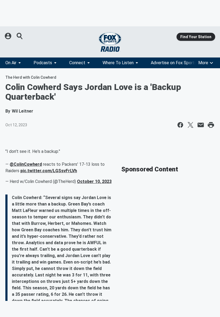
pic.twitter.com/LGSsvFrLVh (48, 170)
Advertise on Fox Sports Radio (179, 62)
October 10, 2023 (94, 181)
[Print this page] (211, 125)
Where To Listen (118, 62)
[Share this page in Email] (200, 125)
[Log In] (8, 36)
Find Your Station (195, 37)
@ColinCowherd (26, 164)
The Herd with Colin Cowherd (30, 77)
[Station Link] (110, 42)
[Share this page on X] (190, 125)
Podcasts (43, 62)
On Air (10, 62)
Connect (77, 62)
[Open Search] (20, 36)
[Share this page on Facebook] (180, 125)
